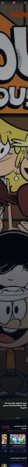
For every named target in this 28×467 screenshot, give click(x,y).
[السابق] (24, 443)
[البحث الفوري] (25, 2)
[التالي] (3, 443)
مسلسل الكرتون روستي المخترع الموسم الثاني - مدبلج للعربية (14, 405)
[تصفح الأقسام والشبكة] (2, 2)
